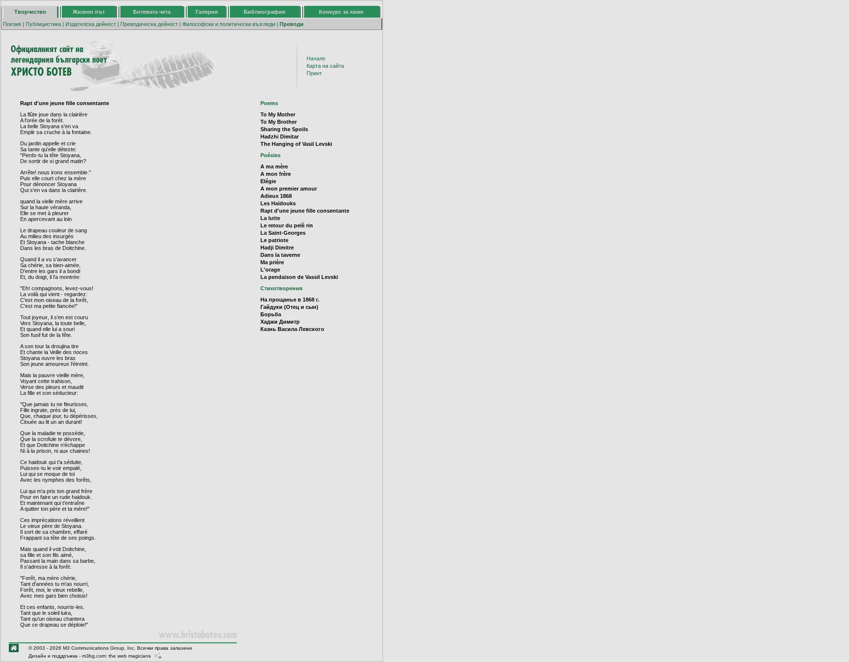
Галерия (207, 12)
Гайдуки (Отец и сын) (289, 307)
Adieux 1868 (276, 196)
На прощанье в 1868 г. (289, 300)
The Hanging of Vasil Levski (296, 144)
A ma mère (274, 166)
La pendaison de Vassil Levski (299, 277)
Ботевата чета (151, 12)
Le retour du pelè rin (286, 225)
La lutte (270, 218)
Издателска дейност (90, 24)
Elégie (268, 181)
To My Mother (277, 114)
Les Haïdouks (278, 203)
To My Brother (278, 122)
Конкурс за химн (341, 12)
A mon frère (275, 174)
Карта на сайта (325, 66)
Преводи (292, 24)
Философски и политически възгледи (228, 24)
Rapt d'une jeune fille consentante (304, 211)
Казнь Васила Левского (292, 329)
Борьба (270, 314)
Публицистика (43, 24)
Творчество (30, 12)
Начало (316, 58)
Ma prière (272, 262)
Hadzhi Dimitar (279, 136)
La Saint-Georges (283, 233)
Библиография (264, 12)
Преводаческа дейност (149, 24)
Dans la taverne (280, 255)
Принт (314, 73)
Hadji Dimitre (277, 247)
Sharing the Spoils (284, 129)
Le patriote (274, 240)
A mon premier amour (288, 189)
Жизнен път (89, 12)
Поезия (12, 24)
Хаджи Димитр (280, 322)
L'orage (270, 270)
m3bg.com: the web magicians (116, 656)
